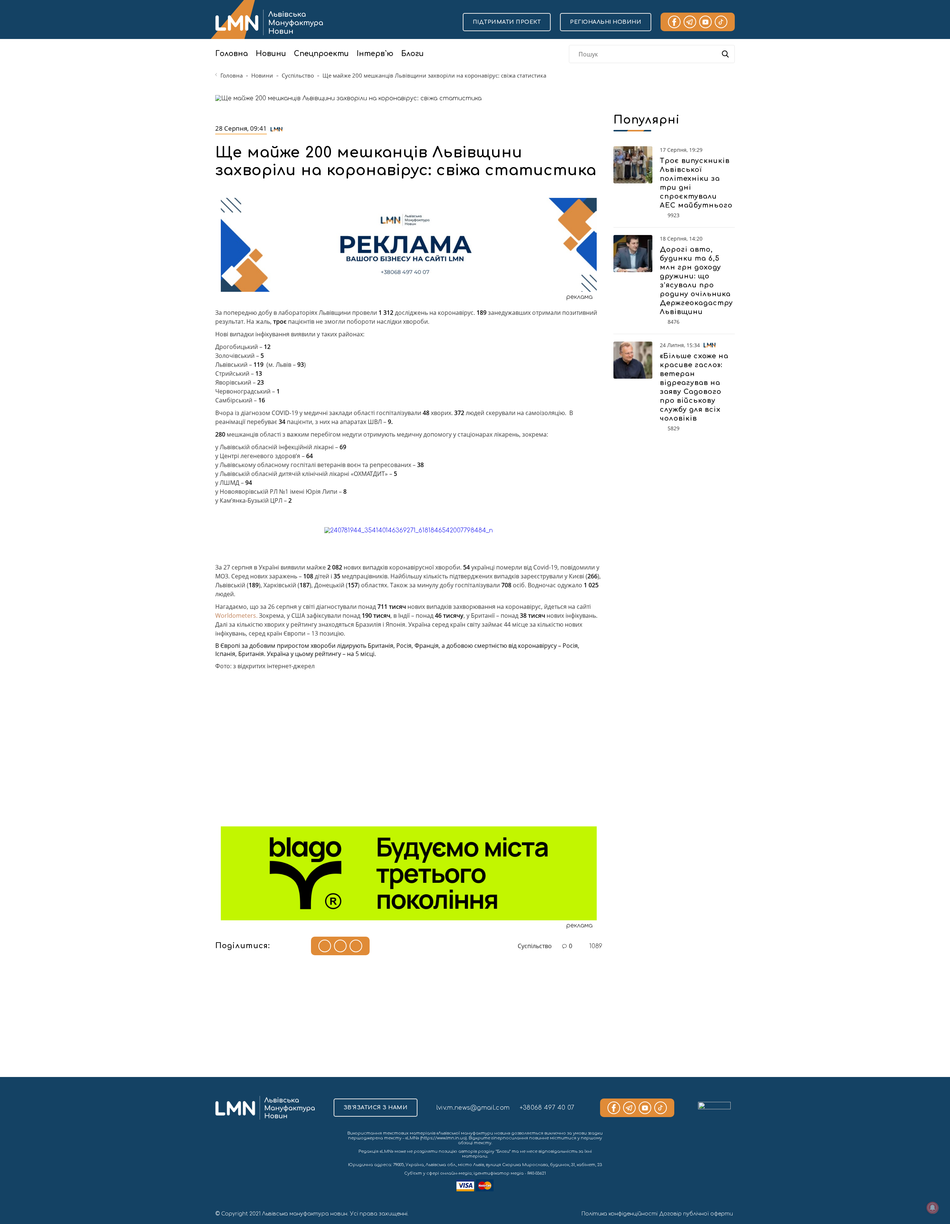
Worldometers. (237, 615)
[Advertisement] (408, 754)
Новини (271, 54)
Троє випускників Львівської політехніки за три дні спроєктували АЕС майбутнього (696, 183)
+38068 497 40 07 (547, 1107)
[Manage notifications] (932, 1208)
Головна (231, 54)
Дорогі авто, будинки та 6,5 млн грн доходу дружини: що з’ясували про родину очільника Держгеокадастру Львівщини (696, 281)
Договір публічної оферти (696, 1214)
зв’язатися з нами (376, 1107)
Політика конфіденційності (620, 1214)
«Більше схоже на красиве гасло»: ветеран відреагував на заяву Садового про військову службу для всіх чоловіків (694, 387)
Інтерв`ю (375, 54)
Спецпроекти (321, 54)
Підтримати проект (507, 22)
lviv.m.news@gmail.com (473, 1107)
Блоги (412, 54)
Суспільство (298, 75)
